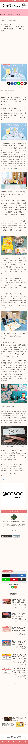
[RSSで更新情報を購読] (15, 530)
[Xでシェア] (8, 83)
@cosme (4, 479)
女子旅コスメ (17, 536)
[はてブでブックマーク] (15, 83)
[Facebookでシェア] (12, 83)
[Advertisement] (14, 47)
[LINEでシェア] (18, 83)
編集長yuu (14, 520)
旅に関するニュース (7, 536)
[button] (25, 83)
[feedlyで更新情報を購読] (12, 530)
